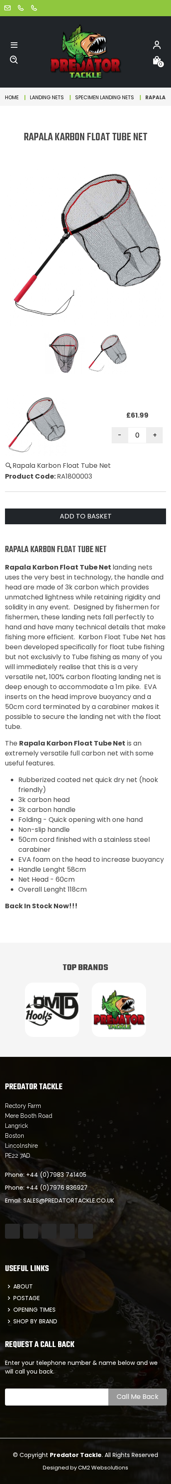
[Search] (14, 59)
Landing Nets (47, 97)
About (23, 1286)
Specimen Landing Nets (104, 97)
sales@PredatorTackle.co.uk (68, 1200)
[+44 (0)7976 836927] (34, 7)
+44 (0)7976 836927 (57, 1188)
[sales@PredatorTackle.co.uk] (7, 7)
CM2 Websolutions (103, 1468)
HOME (12, 97)
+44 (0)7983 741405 (56, 1175)
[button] (14, 44)
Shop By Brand (35, 1321)
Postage (26, 1298)
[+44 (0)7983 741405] (20, 7)
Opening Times (34, 1310)
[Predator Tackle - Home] (85, 51)
